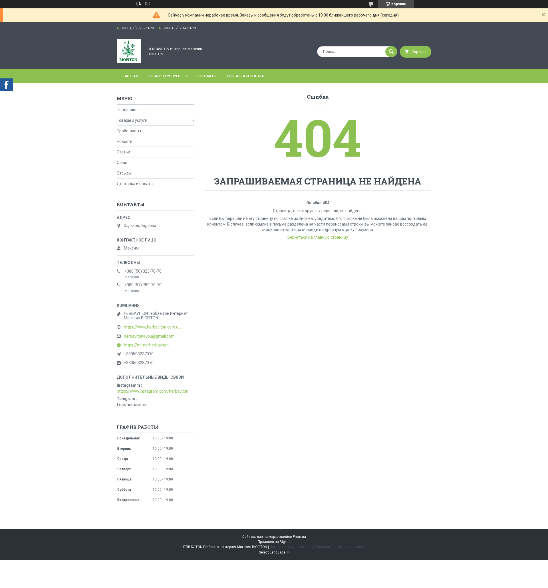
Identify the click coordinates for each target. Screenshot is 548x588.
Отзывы (124, 173)
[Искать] (391, 51)
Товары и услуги (164, 76)
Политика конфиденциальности (340, 547)
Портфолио (127, 110)
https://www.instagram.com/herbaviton (152, 391)
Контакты (207, 76)
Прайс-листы (129, 131)
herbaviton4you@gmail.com (149, 336)
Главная (130, 76)
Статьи (123, 152)
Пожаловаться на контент (291, 547)
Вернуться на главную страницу (317, 237)
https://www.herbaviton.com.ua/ (152, 327)
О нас (122, 162)
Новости (124, 141)
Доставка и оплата (245, 76)
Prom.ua (299, 537)
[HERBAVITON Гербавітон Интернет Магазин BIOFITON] (129, 62)
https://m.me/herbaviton (146, 345)
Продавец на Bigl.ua (274, 542)
